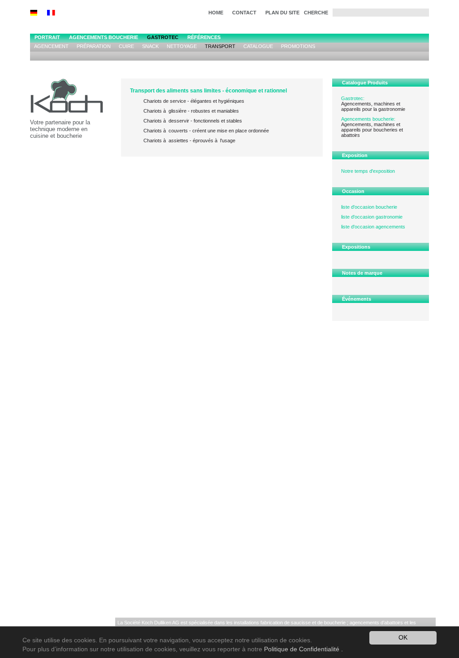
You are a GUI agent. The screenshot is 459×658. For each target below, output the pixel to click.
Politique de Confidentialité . (303, 649)
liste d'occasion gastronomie (372, 216)
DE (38, 13)
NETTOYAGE (182, 46)
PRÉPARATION (94, 46)
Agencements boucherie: (368, 119)
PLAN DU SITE (282, 12)
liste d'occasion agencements (373, 226)
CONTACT (244, 12)
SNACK (150, 46)
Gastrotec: (352, 98)
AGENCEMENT (51, 46)
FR (55, 13)
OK (402, 637)
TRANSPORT (220, 46)
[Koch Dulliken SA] (75, 99)
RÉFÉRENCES (204, 37)
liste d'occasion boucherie (369, 207)
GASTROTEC (162, 37)
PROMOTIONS (298, 46)
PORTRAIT (47, 37)
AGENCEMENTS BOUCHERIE (103, 37)
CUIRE (126, 46)
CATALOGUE (258, 46)
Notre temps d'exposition (368, 171)
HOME (215, 12)
